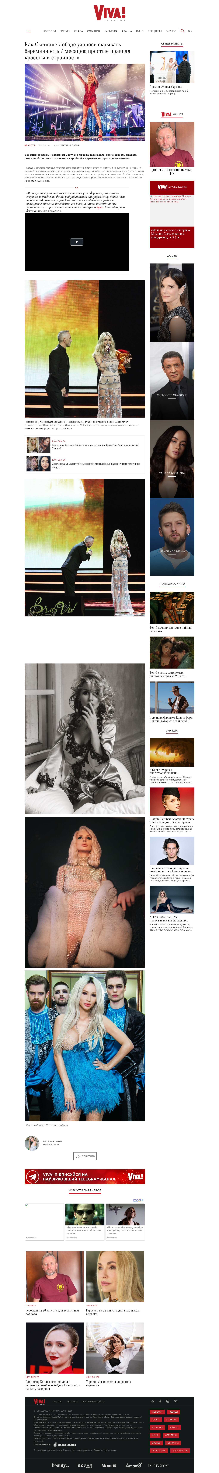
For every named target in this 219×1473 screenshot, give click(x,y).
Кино (155, 1435)
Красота (30, 145)
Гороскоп (31, 1306)
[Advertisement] (85, 640)
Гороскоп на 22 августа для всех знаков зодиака (113, 1312)
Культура (157, 1427)
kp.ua (100, 207)
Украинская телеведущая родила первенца (108, 1383)
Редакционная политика (105, 1450)
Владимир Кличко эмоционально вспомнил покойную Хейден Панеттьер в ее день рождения (53, 1385)
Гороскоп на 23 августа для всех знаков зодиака (52, 1312)
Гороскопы (159, 1450)
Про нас (57, 1401)
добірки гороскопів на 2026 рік (172, 172)
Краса (155, 1420)
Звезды (174, 1412)
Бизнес (156, 1443)
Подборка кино (172, 584)
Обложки (173, 1443)
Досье (172, 256)
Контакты (72, 1401)
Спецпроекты (172, 44)
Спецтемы (171, 1435)
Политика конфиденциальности (78, 1450)
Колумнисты (180, 1450)
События (171, 1420)
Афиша (172, 731)
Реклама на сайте (93, 1401)
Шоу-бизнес (59, 441)
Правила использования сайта (48, 1450)
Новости (157, 1412)
